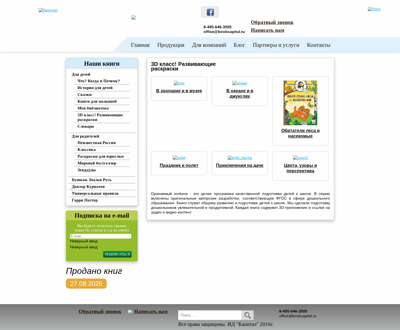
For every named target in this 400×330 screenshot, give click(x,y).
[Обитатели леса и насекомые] (300, 102)
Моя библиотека (93, 108)
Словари (86, 126)
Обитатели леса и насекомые (300, 133)
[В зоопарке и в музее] (179, 83)
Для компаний (209, 45)
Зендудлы (87, 170)
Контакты (318, 45)
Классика (87, 149)
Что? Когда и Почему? (99, 81)
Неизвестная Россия (97, 142)
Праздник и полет (179, 165)
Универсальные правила (95, 193)
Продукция (170, 45)
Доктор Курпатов (88, 186)
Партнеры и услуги (276, 45)
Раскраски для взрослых (101, 156)
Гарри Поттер (85, 200)
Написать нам (267, 30)
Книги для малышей (97, 101)
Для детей (81, 74)
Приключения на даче (239, 165)
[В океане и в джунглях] (239, 83)
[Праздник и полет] (179, 157)
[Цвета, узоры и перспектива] (300, 157)
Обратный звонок (272, 22)
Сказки (85, 94)
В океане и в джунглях (239, 93)
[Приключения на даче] (240, 157)
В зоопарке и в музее (179, 90)
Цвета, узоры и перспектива (300, 168)
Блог (239, 45)
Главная (140, 45)
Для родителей (85, 136)
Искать (247, 315)
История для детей (95, 87)
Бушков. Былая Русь (92, 180)
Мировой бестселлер (97, 163)
